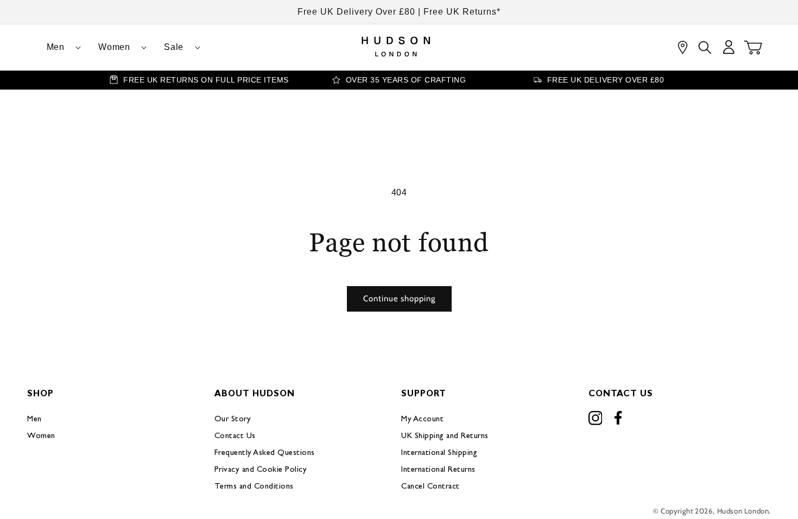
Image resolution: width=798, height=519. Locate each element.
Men (34, 419)
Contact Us (235, 436)
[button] (60, 47)
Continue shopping (399, 298)
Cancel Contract (430, 486)
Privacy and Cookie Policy (260, 469)
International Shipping (439, 453)
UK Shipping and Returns (445, 436)
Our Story (232, 419)
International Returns (438, 469)
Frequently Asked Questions (264, 453)
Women (41, 436)
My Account (422, 419)
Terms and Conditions (254, 486)
